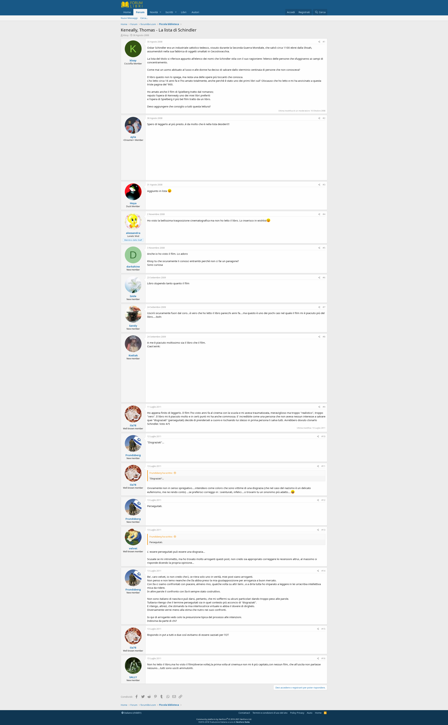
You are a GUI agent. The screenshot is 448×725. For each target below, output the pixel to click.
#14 (323, 570)
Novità (154, 12)
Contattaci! (244, 712)
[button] (160, 12)
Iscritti (169, 12)
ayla (133, 137)
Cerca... (144, 18)
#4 (324, 214)
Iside (133, 296)
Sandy (133, 325)
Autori (195, 12)
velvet (133, 548)
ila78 (133, 425)
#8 (324, 336)
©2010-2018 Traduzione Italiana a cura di (224, 722)
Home (127, 12)
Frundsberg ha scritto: (161, 472)
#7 (324, 307)
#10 (323, 436)
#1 (324, 41)
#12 (323, 500)
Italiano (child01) (132, 712)
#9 (324, 406)
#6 (324, 277)
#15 (323, 628)
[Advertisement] (236, 152)
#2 (324, 118)
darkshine (133, 266)
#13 (323, 529)
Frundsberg (133, 455)
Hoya (133, 203)
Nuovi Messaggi (129, 18)
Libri (183, 12)
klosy (126, 35)
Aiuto (309, 712)
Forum (140, 12)
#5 (324, 247)
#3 (324, 184)
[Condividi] (319, 42)
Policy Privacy (297, 712)
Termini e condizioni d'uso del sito (270, 712)
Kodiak (133, 355)
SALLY (133, 677)
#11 (323, 466)
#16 (323, 658)
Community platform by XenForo (224, 719)
